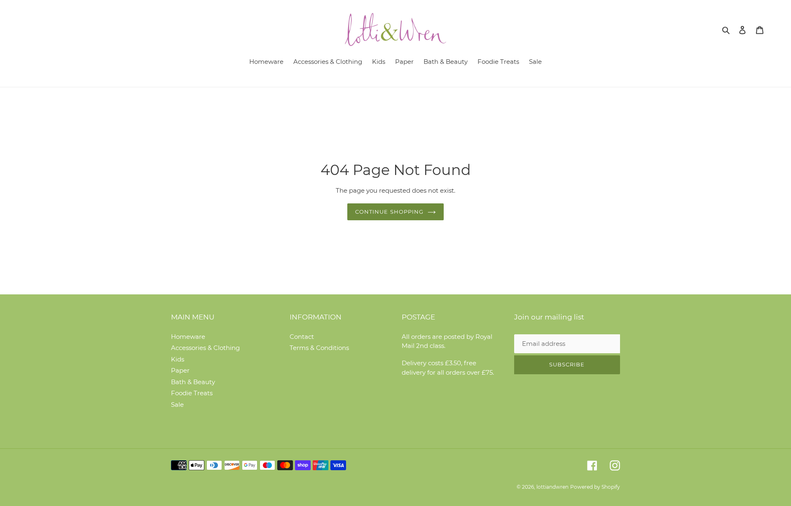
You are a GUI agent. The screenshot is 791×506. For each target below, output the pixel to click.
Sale (177, 404)
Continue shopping (389, 211)
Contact (302, 336)
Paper (180, 370)
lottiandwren (552, 487)
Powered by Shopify (595, 487)
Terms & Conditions (319, 348)
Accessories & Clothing (205, 348)
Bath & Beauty (193, 382)
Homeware (188, 336)
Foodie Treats (192, 393)
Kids (177, 359)
